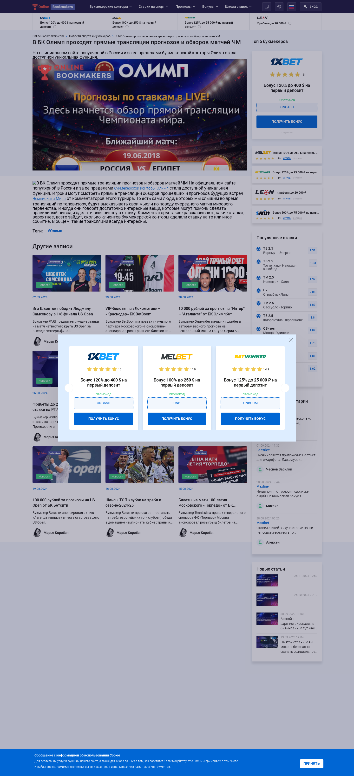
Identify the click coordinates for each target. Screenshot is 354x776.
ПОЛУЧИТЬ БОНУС (103, 419)
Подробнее (181, 766)
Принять (311, 763)
